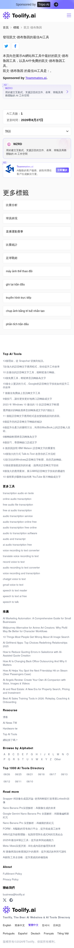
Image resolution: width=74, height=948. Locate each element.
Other (57, 759)
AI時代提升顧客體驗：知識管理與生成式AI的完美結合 (33, 834)
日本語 (57, 925)
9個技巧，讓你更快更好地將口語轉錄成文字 (27, 398)
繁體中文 (33, 925)
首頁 (6, 27)
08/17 (53, 774)
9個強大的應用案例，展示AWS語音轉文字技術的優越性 (34, 471)
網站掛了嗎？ (10, 740)
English (7, 925)
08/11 (18, 781)
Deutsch (35, 933)
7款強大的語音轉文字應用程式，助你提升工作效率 (31, 366)
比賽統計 (11, 244)
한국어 (46, 925)
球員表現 (11, 218)
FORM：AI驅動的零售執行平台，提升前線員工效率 (32, 828)
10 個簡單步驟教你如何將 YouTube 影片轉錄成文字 (32, 476)
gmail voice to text (13, 584)
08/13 (64, 774)
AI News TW (10, 722)
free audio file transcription (18, 504)
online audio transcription (17, 499)
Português (9, 933)
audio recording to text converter (21, 567)
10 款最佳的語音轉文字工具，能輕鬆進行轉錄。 (30, 372)
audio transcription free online (20, 527)
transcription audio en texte (18, 493)
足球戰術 (11, 257)
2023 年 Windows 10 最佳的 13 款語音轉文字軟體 (31, 404)
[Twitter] (4, 900)
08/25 (18, 774)
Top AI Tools (10, 734)
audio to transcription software (20, 533)
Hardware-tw (10, 728)
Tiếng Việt (63, 933)
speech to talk (11, 602)
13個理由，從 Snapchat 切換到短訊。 (24, 360)
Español (22, 933)
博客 (5, 717)
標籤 (16, 27)
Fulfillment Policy (12, 873)
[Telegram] (11, 900)
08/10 (30, 781)
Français (49, 933)
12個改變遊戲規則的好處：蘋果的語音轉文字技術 (31, 465)
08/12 (7, 781)
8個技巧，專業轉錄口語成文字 (20, 442)
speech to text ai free (15, 596)
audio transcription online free (20, 521)
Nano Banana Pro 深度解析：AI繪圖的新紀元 (28, 823)
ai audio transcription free (17, 544)
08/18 (41, 774)
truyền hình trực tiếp (18, 297)
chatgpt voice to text (14, 579)
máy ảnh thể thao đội (19, 271)
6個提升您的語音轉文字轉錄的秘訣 (22, 421)
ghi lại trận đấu (15, 284)
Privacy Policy (10, 879)
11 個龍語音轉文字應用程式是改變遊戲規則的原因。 (32, 416)
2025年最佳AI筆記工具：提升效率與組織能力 (28, 840)
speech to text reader (15, 590)
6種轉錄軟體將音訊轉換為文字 (20, 436)
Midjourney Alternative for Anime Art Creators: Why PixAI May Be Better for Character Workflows (35, 629)
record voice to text (14, 562)
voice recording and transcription (21, 573)
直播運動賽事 (14, 231)
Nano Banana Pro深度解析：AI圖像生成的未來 (29, 808)
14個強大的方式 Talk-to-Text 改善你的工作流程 (29, 453)
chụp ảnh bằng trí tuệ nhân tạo (25, 310)
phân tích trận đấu (17, 324)
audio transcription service (18, 516)
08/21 (30, 774)
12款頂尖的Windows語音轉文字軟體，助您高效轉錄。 (33, 459)
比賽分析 (11, 205)
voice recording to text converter (21, 550)
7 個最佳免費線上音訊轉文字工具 (21, 393)
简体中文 (20, 925)
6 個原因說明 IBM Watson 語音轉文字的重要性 (29, 448)
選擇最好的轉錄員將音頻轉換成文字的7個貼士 (29, 410)
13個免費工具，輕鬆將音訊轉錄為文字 (24, 378)
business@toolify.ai (14, 894)
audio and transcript (14, 539)
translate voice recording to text (21, 556)
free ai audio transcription (17, 510)
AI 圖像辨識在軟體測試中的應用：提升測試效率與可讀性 (34, 851)
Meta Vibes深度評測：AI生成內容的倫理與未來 (29, 845)
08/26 (7, 774)
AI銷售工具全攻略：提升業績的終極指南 (25, 857)
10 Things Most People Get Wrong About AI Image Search (36, 637)
